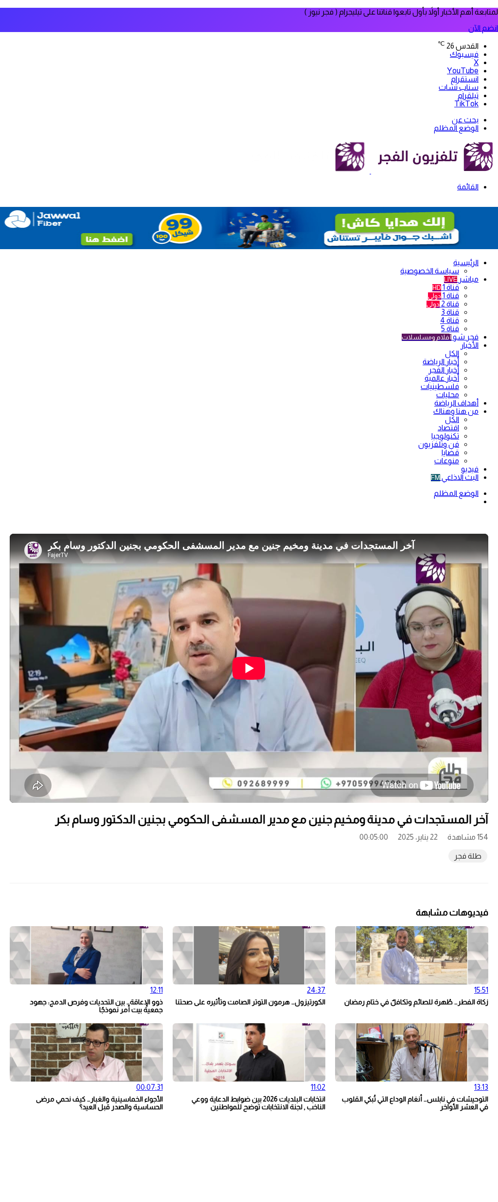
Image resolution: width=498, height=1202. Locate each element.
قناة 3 (450, 312)
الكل (452, 353)
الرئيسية (466, 262)
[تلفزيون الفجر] (370, 171)
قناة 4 (449, 320)
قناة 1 (445, 287)
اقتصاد (448, 427)
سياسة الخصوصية (429, 271)
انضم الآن (483, 28)
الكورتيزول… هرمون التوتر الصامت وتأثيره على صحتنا (250, 1002)
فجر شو (440, 337)
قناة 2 (443, 304)
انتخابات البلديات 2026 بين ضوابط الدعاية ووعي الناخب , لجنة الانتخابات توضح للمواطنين (258, 1103)
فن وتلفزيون (438, 444)
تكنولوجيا (445, 436)
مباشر (461, 279)
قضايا (450, 452)
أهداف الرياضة (456, 403)
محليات (447, 394)
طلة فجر (467, 856)
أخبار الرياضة (441, 361)
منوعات (446, 461)
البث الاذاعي (455, 477)
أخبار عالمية (442, 378)
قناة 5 (450, 328)
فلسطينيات (440, 386)
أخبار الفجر (443, 370)
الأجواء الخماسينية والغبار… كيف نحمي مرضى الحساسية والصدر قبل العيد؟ (99, 1103)
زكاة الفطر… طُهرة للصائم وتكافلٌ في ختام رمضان (416, 1002)
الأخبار (470, 345)
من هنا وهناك (456, 411)
